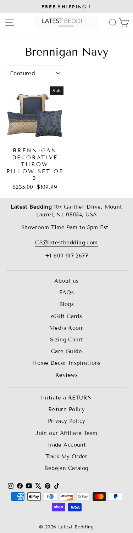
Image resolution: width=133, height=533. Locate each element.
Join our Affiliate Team (66, 433)
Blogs (66, 304)
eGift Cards (66, 316)
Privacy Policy (66, 421)
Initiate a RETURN (66, 398)
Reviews (66, 375)
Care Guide (66, 351)
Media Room (66, 328)
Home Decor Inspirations (66, 363)
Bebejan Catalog (66, 468)
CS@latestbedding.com (66, 242)
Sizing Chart (66, 339)
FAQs (66, 292)
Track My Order (66, 456)
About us (66, 281)
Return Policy (66, 409)
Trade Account (66, 445)
